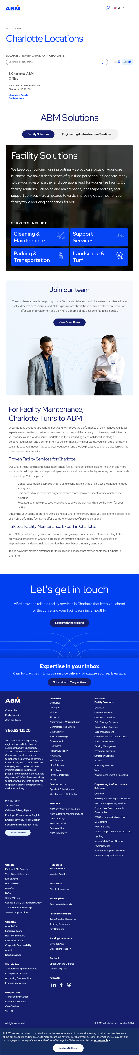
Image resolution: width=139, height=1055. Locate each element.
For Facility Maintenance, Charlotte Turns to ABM (46, 414)
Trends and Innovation (16, 996)
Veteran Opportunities (16, 912)
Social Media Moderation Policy (21, 824)
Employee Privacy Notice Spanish (22, 819)
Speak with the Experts (62, 963)
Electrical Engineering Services (110, 803)
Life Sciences (57, 765)
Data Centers (56, 731)
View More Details (18, 95)
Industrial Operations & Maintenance (113, 831)
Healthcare (55, 745)
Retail (53, 779)
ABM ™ (59, 818)
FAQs (8, 893)
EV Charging (101, 821)
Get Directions (16, 98)
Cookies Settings (18, 832)
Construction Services (105, 727)
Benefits (9, 888)
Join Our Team (12, 720)
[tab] (38, 134)
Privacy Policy (12, 800)
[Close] (133, 1034)
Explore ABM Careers (16, 869)
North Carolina (33, 55)
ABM (65, 809)
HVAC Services (102, 826)
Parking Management (105, 746)
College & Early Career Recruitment (23, 902)
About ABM (11, 926)
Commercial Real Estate (62, 726)
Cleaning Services (103, 712)
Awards (9, 950)
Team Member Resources (63, 919)
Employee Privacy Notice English (22, 815)
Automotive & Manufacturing (65, 722)
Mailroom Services (104, 741)
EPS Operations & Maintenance (110, 817)
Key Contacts (57, 929)
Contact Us (11, 710)
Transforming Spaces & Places (21, 968)
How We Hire (11, 883)
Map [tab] (115, 61)
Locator (12, 55)
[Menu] (130, 8)
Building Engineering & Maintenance (113, 798)
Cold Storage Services (106, 722)
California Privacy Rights (18, 810)
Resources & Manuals (61, 904)
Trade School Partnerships (19, 907)
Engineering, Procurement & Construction (109, 810)
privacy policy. (102, 1040)
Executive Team (13, 930)
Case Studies (12, 1006)
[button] (120, 8)
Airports (54, 717)
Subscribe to (69, 682)
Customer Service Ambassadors (111, 736)
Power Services (102, 845)
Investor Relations (14, 940)
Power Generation (59, 774)
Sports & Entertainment (62, 789)
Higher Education (59, 750)
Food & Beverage (59, 736)
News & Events (12, 954)
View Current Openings (17, 874)
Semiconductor (58, 784)
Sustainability (57, 828)
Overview (55, 702)
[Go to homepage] (12, 8)
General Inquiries (58, 968)
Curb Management (104, 731)
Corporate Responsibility (18, 945)
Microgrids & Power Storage (109, 841)
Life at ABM (11, 878)
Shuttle (98, 760)
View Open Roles (69, 322)
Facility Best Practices (16, 1001)
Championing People (16, 973)
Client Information (59, 889)
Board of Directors (15, 935)
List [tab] (125, 61)
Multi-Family (56, 770)
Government (56, 741)
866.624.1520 (17, 730)
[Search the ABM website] (107, 8)
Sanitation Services (104, 755)
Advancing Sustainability (18, 978)
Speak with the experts (69, 622)
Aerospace (55, 707)
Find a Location (13, 715)
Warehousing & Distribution (64, 794)
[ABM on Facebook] (61, 984)
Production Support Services (109, 850)
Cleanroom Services (104, 717)
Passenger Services (104, 751)
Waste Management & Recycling (111, 774)
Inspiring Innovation (15, 983)
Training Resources (60, 924)
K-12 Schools (56, 760)
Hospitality (55, 755)
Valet (97, 770)
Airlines (53, 712)
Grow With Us (12, 898)
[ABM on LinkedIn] (53, 984)
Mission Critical (58, 823)
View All (9, 1011)
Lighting (98, 836)
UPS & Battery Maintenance (108, 855)
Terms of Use (12, 805)
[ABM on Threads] (69, 984)
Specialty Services (104, 765)
